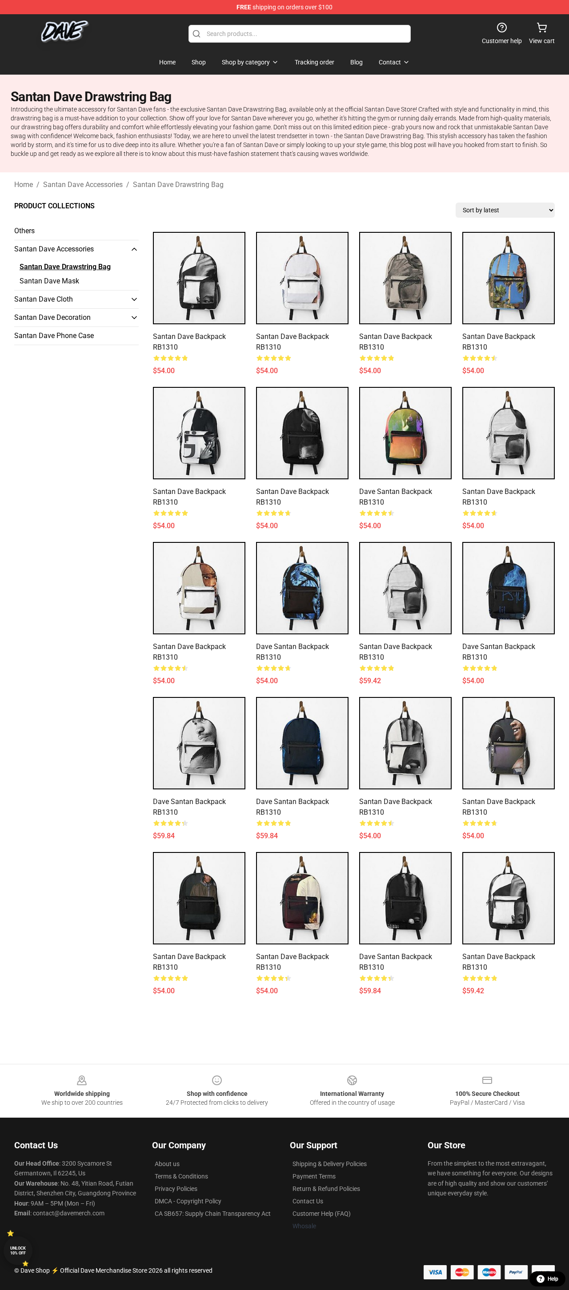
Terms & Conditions (181, 1176)
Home (23, 184)
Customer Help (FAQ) (322, 1213)
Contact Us (308, 1201)
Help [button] (553, 1279)
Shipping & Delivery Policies (330, 1163)
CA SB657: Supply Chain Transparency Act (213, 1213)
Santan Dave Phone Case (54, 335)
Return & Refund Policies (326, 1188)
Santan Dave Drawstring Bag (178, 184)
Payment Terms (314, 1176)
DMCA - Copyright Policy (188, 1201)
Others (24, 231)
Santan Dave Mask (49, 281)
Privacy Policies (176, 1188)
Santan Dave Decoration (52, 317)
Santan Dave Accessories (83, 184)
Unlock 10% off (18, 1250)
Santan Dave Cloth (43, 299)
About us (167, 1163)
